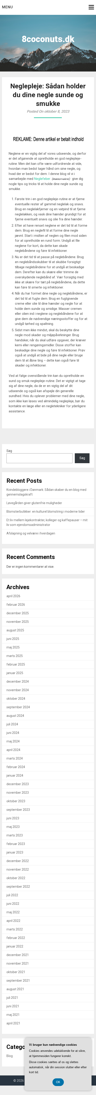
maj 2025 (13, 647)
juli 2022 (12, 895)
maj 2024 (13, 741)
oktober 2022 (15, 878)
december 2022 (17, 861)
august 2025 (15, 630)
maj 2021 (13, 1015)
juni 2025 (12, 639)
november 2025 (17, 621)
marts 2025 (14, 656)
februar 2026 (15, 604)
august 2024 (15, 715)
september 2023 (18, 809)
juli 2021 (12, 997)
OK (58, 1082)
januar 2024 (14, 775)
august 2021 (15, 989)
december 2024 (17, 681)
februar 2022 (15, 938)
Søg (9, 451)
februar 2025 (15, 664)
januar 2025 (14, 673)
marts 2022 (14, 929)
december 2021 (17, 955)
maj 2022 (13, 912)
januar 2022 (14, 946)
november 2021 (17, 963)
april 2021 (13, 1023)
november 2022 (17, 869)
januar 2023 (14, 852)
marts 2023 (14, 835)
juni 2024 (12, 733)
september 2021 (18, 980)
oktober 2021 (15, 972)
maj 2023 (13, 827)
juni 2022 (12, 903)
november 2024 (17, 690)
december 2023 (17, 784)
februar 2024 (15, 767)
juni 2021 (12, 1006)
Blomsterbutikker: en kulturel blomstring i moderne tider (45, 511)
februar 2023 (15, 844)
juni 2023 (12, 818)
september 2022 (18, 886)
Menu (7, 7)
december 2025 (17, 613)
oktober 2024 (15, 698)
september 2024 (18, 707)
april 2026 (13, 596)
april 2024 (13, 750)
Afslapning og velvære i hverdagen (30, 533)
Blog (9, 1056)
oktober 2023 (15, 801)
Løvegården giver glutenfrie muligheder (34, 503)
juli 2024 (12, 724)
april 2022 (13, 921)
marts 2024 (14, 758)
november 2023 (17, 792)
